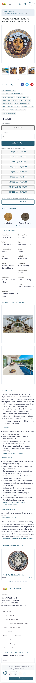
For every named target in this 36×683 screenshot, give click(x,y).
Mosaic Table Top (27, 106)
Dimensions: (6, 123)
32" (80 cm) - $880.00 (18, 157)
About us (7, 612)
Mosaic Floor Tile (22, 97)
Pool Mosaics (20, 110)
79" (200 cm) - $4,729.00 (18, 192)
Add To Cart (18, 143)
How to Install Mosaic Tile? (15, 624)
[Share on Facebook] (22, 84)
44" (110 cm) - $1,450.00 (18, 172)
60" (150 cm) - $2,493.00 (18, 182)
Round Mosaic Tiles (9, 113)
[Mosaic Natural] (4, 5)
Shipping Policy (10, 648)
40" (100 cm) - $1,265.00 (18, 167)
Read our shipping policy (13, 453)
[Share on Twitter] (27, 84)
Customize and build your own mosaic (17, 539)
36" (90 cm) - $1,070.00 (18, 162)
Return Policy (9, 644)
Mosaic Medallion (24, 100)
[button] (20, 4)
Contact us (8, 632)
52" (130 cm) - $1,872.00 (18, 177)
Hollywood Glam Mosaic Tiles (12, 94)
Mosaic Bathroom (8, 97)
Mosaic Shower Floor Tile (11, 106)
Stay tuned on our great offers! (13, 655)
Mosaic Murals (7, 103)
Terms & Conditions (12, 636)
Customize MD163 (18, 202)
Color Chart (8, 616)
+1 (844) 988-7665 (11, 603)
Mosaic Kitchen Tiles (9, 100)
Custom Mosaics (10, 620)
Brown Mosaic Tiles (9, 90)
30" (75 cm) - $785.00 (18, 152)
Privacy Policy (9, 640)
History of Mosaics (11, 628)
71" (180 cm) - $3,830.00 (18, 187)
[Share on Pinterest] (32, 84)
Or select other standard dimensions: (14, 148)
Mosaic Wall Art (8, 110)
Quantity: (5, 133)
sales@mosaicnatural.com (15, 605)
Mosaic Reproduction (22, 103)
